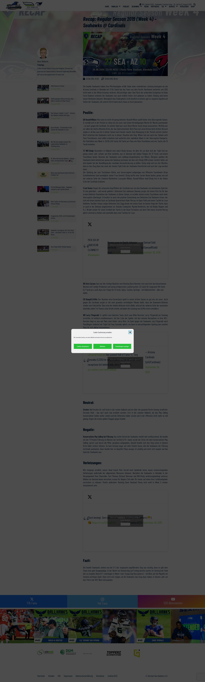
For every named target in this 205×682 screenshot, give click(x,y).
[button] (130, 332)
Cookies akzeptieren (83, 346)
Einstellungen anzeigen (122, 346)
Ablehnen (102, 346)
